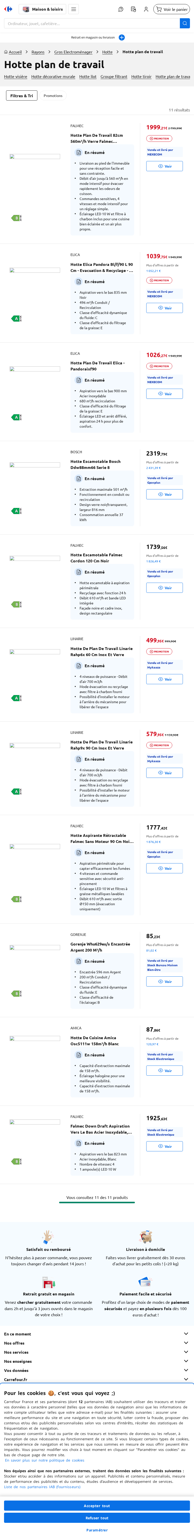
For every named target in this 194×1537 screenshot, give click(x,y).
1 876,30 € (153, 842)
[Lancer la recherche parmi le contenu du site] (185, 23)
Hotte (107, 51)
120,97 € (152, 1044)
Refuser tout (97, 1517)
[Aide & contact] (120, 9)
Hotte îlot (87, 76)
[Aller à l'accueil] (8, 9)
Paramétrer (97, 1530)
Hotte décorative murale (53, 76)
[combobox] (97, 23)
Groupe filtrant (114, 76)
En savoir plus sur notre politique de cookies (44, 1460)
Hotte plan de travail (174, 76)
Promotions (53, 95)
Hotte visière (15, 76)
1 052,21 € (153, 271)
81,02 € (151, 950)
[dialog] (97, 1460)
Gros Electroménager (73, 51)
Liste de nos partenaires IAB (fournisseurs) (42, 1486)
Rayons (38, 51)
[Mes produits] (133, 9)
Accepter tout (97, 1505)
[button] (73, 9)
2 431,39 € (153, 468)
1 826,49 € (153, 561)
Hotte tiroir (141, 76)
